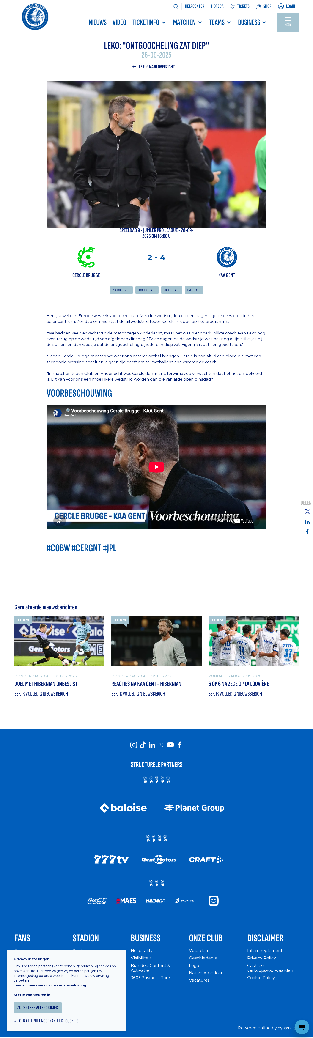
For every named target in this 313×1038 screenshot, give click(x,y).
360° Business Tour (150, 977)
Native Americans (207, 972)
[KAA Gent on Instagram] (133, 744)
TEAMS (217, 22)
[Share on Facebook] (307, 531)
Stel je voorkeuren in (32, 995)
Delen (306, 503)
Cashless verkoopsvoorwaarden (270, 968)
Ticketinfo (145, 22)
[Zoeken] (175, 6)
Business (249, 22)
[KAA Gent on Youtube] (170, 744)
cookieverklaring (71, 985)
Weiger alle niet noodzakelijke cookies (46, 1021)
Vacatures (199, 980)
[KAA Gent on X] (161, 745)
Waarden (198, 950)
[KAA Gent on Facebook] (179, 744)
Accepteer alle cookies (37, 1008)
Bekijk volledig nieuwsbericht (42, 693)
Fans (22, 938)
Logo (194, 965)
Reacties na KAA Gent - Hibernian (146, 684)
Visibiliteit (141, 958)
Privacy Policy (261, 958)
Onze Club (206, 938)
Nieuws (98, 22)
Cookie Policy (261, 977)
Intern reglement (265, 950)
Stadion (86, 938)
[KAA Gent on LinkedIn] (152, 744)
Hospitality (142, 950)
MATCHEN (184, 22)
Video (119, 22)
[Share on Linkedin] (307, 521)
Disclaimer (265, 938)
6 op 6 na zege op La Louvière (239, 684)
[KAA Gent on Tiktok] (142, 744)
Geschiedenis (203, 958)
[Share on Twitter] (307, 511)
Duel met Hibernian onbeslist (45, 684)
